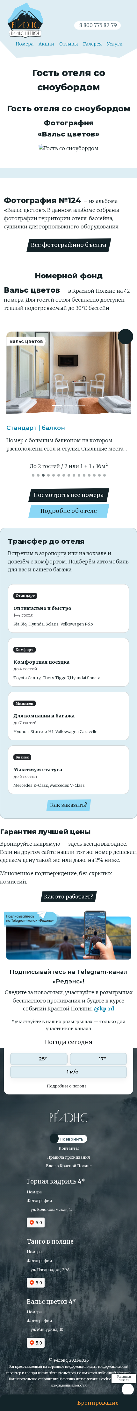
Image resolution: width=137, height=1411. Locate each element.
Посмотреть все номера (69, 495)
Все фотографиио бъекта (68, 244)
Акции (46, 44)
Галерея (92, 44)
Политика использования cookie (85, 1379)
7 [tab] (64, 474)
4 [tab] (48, 474)
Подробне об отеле (68, 510)
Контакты (69, 1148)
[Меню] (21, 1402)
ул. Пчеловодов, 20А (50, 1269)
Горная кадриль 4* (56, 1181)
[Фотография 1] (57, 405)
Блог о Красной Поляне (68, 1165)
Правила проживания (68, 1157)
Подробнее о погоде (67, 1086)
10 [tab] (79, 474)
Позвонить (71, 1139)
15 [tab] (104, 474)
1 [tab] (33, 474)
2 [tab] (38, 474)
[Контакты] (47, 1402)
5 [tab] (53, 474)
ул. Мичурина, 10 (46, 1329)
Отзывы (68, 44)
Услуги (115, 44)
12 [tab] (89, 474)
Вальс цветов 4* (51, 1301)
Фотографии (39, 1200)
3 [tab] (43, 474)
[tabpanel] (68, 401)
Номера (24, 44)
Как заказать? (68, 805)
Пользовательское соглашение (33, 1379)
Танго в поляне (50, 1241)
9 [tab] (74, 474)
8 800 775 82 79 (97, 25)
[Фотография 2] (68, 405)
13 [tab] (94, 474)
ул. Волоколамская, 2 (51, 1209)
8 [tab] (69, 474)
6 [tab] (59, 474)
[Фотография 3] (80, 405)
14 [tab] (99, 474)
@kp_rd (104, 1008)
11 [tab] (84, 474)
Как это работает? (68, 896)
